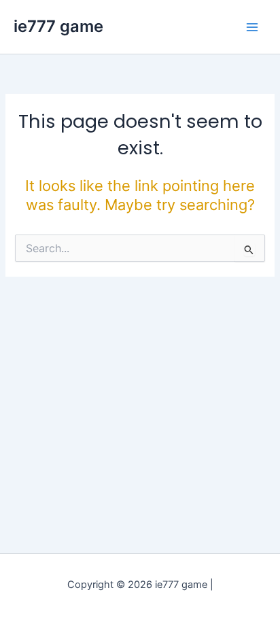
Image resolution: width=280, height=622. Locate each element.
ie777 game (58, 26)
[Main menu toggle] (252, 27)
